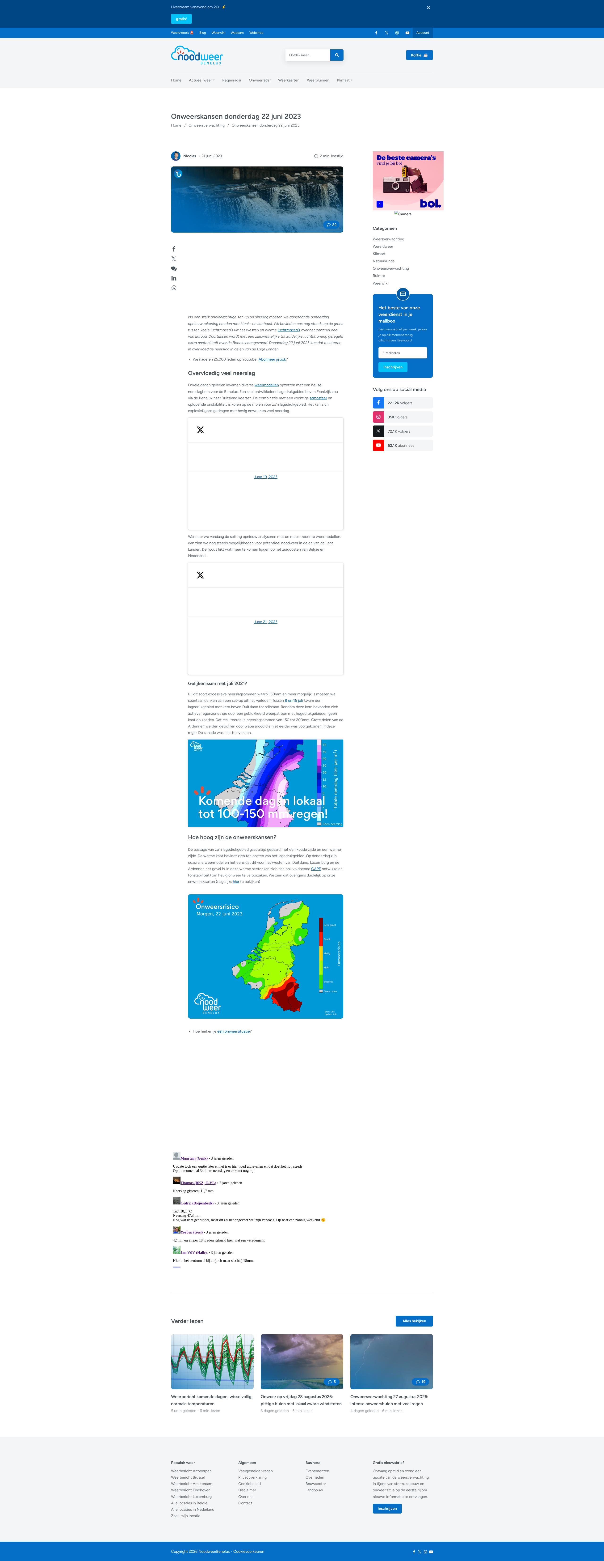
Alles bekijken (414, 1321)
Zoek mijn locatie (185, 1516)
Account (422, 33)
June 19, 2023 (265, 477)
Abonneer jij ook (272, 359)
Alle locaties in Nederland (192, 1509)
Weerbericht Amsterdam (191, 1483)
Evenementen (317, 1471)
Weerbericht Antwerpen (191, 1471)
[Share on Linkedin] (174, 277)
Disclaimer (247, 1490)
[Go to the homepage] (197, 55)
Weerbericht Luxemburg (191, 1496)
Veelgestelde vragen (255, 1471)
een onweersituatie (233, 1031)
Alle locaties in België (189, 1503)
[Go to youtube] (407, 33)
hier (236, 881)
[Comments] (174, 267)
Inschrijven (393, 367)
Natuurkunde (384, 261)
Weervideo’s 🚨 (182, 33)
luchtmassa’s (289, 330)
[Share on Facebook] (174, 248)
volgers (400, 402)
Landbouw (314, 1490)
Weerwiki (218, 33)
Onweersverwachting (207, 125)
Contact (245, 1503)
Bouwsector (316, 1483)
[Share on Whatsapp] (174, 287)
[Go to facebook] (376, 33)
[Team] (175, 156)
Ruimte (379, 275)
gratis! (181, 19)
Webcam (237, 33)
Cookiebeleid (249, 1483)
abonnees (401, 445)
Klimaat (379, 253)
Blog (202, 33)
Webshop (256, 33)
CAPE (316, 869)
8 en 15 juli (294, 700)
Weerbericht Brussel (188, 1477)
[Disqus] (257, 1209)
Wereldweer (383, 246)
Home (176, 125)
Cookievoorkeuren (248, 1551)
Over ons (245, 1496)
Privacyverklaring (252, 1477)
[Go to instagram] (397, 33)
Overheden (315, 1477)
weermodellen (267, 385)
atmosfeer (318, 398)
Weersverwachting (388, 239)
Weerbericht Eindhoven (190, 1490)
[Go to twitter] (387, 33)
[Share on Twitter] (174, 258)
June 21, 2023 (265, 622)
